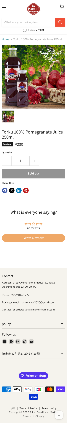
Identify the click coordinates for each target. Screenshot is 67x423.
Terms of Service (28, 408)
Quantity (7, 152)
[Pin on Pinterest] (26, 190)
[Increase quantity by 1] (34, 161)
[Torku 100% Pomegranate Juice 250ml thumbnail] (8, 117)
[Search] (60, 22)
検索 (13, 408)
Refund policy (49, 408)
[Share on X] (12, 190)
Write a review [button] (33, 238)
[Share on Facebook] (4, 190)
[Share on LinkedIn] (19, 190)
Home (5, 39)
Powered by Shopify (33, 416)
